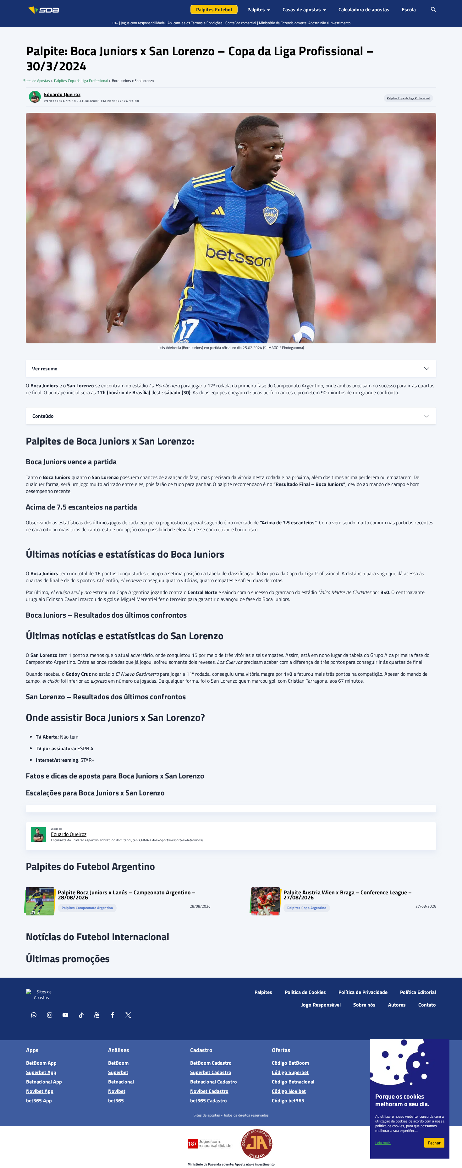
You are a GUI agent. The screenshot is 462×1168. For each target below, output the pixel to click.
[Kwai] (97, 1015)
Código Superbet (290, 1072)
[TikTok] (81, 1015)
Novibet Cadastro (209, 1091)
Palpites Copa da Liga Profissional (81, 81)
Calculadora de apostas (363, 9)
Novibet (116, 1091)
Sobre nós (364, 1005)
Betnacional (121, 1081)
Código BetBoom (290, 1063)
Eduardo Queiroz (62, 94)
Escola (409, 9)
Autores (397, 1005)
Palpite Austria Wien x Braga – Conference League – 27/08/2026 (347, 895)
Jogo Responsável (321, 1005)
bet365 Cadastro (208, 1100)
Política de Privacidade (363, 992)
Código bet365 (288, 1100)
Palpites (263, 992)
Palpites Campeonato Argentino (87, 908)
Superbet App (41, 1072)
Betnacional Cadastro (213, 1081)
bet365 (116, 1100)
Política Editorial (418, 992)
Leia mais (383, 1142)
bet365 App (39, 1100)
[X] (128, 1015)
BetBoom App (41, 1063)
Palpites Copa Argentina (306, 908)
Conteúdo (43, 416)
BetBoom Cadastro (211, 1063)
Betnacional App (44, 1081)
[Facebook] (112, 1015)
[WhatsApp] (34, 1015)
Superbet (118, 1072)
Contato (427, 1005)
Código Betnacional (293, 1081)
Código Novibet (289, 1091)
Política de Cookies (305, 992)
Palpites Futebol (214, 9)
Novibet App (39, 1091)
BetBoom (118, 1063)
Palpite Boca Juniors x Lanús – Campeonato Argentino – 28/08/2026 (126, 895)
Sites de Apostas (36, 81)
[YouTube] (65, 1015)
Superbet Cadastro (210, 1072)
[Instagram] (50, 1015)
